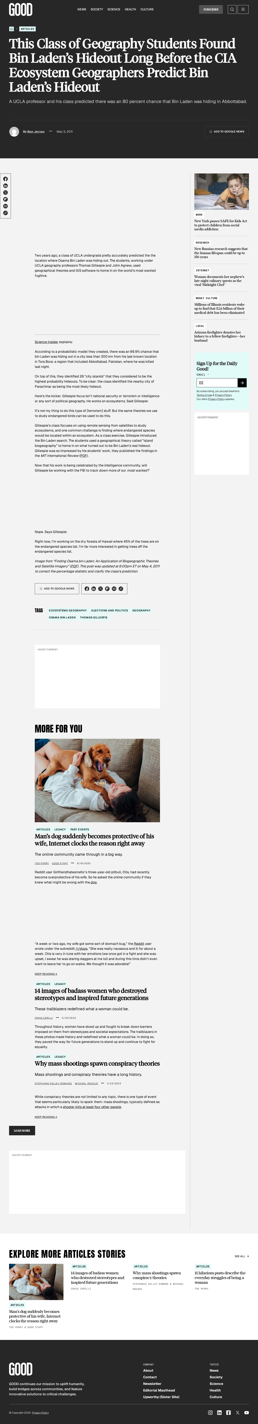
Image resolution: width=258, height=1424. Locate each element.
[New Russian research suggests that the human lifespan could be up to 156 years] (221, 248)
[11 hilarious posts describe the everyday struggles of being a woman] (222, 1277)
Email (203, 374)
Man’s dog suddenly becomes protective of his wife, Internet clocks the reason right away (94, 839)
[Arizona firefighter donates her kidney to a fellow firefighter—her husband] (221, 331)
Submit (244, 384)
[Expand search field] (232, 9)
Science (113, 9)
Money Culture (207, 298)
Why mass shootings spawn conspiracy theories (97, 1063)
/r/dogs (81, 948)
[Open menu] (243, 9)
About (148, 1370)
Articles (27, 29)
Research (202, 242)
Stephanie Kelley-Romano (53, 1083)
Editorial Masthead (159, 1390)
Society (97, 9)
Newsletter (152, 1383)
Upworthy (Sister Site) (161, 1397)
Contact (150, 1377)
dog (93, 882)
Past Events (79, 829)
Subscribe (211, 9)
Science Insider (46, 342)
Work (199, 214)
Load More (22, 1130)
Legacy (60, 829)
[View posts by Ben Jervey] (14, 132)
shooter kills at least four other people (92, 1107)
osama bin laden (62, 617)
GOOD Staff (60, 863)
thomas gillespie (94, 617)
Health (130, 9)
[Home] (11, 28)
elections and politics (109, 610)
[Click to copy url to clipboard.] (5, 213)
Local (200, 326)
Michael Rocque (86, 1083)
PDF (83, 455)
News (81, 9)
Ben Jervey (36, 132)
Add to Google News (229, 131)
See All (240, 1256)
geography (141, 610)
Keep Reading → (46, 974)
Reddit (139, 943)
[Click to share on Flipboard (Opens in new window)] (5, 199)
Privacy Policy (223, 395)
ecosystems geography (68, 610)
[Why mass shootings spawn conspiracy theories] (160, 1277)
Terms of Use (204, 395)
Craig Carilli (44, 1017)
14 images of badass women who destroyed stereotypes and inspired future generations (91, 994)
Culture (147, 9)
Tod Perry (42, 863)
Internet (202, 270)
